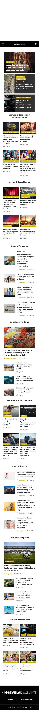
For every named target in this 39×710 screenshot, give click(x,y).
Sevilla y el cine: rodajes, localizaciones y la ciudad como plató (27, 641)
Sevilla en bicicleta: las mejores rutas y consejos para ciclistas (10, 422)
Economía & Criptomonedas (14, 132)
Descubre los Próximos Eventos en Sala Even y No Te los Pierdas (27, 232)
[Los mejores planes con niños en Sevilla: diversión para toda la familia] (11, 657)
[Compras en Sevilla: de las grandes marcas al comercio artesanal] (9, 476)
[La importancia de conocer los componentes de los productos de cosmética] (9, 524)
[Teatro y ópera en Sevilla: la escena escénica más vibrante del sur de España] (11, 193)
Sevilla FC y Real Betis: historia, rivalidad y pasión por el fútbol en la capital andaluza (19, 568)
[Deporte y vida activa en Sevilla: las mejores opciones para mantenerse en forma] (9, 583)
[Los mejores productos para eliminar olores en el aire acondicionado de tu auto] (28, 411)
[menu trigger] (4, 44)
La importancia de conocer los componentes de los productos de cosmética (25, 522)
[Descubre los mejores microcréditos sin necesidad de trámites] (28, 128)
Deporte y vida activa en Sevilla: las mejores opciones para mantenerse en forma (24, 581)
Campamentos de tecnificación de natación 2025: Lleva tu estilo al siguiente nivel (25, 608)
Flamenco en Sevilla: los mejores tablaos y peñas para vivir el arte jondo (10, 232)
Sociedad (10, 62)
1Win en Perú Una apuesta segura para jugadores (10, 166)
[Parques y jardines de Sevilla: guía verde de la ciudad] (9, 278)
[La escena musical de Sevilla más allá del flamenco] (28, 193)
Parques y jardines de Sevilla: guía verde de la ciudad (25, 276)
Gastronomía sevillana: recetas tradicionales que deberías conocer (26, 668)
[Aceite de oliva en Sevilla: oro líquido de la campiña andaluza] (11, 630)
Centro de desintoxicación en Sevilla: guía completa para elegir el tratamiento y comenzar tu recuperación (25, 259)
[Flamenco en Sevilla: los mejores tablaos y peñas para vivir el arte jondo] (11, 221)
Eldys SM (22, 269)
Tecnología (21, 79)
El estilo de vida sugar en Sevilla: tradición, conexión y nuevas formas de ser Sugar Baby (18, 352)
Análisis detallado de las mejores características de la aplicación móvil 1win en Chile (28, 168)
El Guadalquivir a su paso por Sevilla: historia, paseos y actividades (25, 390)
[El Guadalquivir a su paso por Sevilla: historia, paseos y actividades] (9, 392)
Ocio (18, 97)
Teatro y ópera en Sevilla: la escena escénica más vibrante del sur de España (9, 204)
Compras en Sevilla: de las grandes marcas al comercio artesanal (26, 474)
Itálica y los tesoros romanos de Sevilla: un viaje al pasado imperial (24, 378)
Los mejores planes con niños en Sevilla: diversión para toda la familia (11, 668)
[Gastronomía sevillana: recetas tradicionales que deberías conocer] (28, 657)
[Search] (36, 44)
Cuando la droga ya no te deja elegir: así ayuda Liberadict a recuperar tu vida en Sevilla (26, 307)
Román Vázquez (11, 358)
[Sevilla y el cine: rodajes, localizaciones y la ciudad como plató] (9, 103)
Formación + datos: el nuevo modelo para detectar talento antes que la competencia (24, 595)
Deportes (9, 561)
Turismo (8, 346)
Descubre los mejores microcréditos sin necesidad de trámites (28, 138)
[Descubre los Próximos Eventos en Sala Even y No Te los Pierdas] (28, 221)
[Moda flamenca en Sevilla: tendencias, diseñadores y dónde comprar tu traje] (9, 490)
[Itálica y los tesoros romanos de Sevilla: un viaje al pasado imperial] (9, 380)
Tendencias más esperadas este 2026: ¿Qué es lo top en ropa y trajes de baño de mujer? (26, 505)
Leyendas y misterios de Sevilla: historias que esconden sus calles (18, 67)
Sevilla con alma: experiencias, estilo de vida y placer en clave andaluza (24, 366)
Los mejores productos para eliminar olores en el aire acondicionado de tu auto (27, 422)
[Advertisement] (19, 20)
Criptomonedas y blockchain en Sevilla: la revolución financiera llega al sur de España (10, 139)
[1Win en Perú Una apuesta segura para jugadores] (11, 156)
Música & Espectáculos (12, 197)
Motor (7, 413)
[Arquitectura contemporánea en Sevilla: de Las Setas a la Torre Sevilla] (9, 83)
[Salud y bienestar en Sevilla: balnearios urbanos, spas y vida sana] (9, 292)
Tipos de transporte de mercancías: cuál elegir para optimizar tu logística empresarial (28, 451)
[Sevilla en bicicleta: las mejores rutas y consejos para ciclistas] (11, 411)
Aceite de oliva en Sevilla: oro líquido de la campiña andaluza (10, 640)
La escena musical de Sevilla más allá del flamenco (28, 202)
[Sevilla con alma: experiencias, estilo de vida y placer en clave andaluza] (9, 367)
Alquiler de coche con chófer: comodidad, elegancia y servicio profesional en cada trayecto (10, 451)
